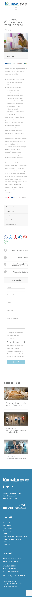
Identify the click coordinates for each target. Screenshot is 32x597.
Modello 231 (7, 542)
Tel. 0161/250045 (11, 566)
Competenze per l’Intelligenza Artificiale (16, 457)
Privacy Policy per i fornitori (12, 539)
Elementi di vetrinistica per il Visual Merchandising (16, 430)
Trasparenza (7, 526)
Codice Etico (7, 544)
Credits (5, 534)
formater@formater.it (12, 571)
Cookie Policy (7, 531)
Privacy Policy (7, 528)
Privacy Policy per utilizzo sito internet (15, 536)
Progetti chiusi (7, 523)
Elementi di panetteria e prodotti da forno (16, 404)
